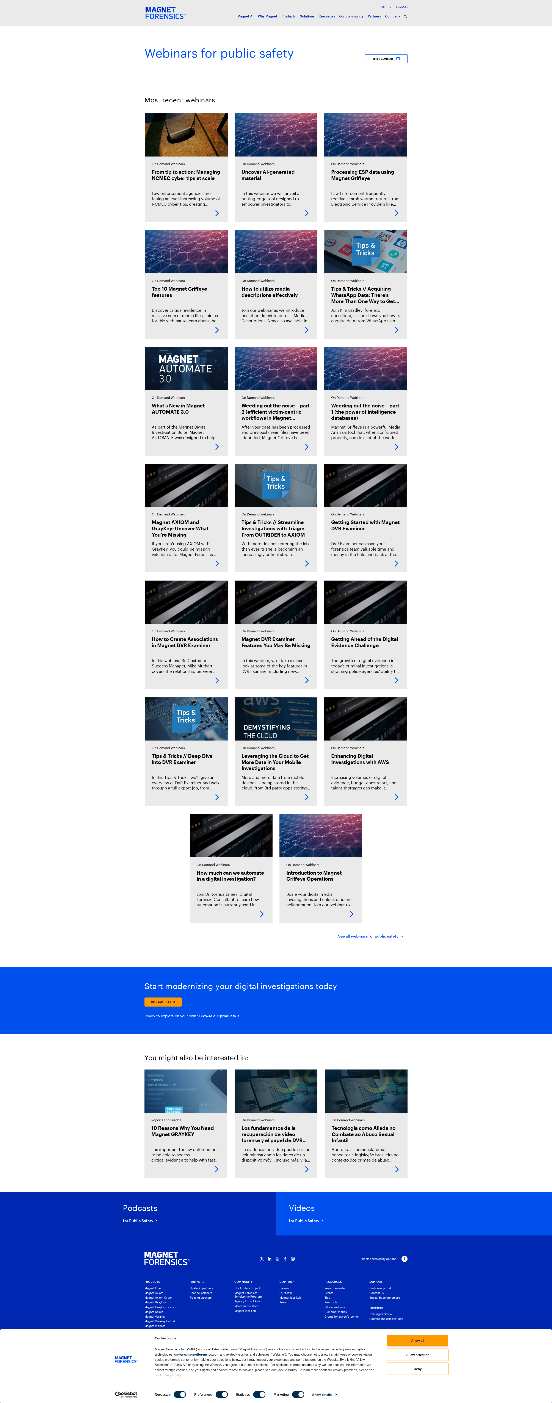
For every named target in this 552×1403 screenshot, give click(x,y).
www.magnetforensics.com (198, 1354)
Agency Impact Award (248, 1301)
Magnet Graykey (155, 1302)
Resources (327, 16)
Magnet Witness (154, 1326)
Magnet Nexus (153, 1312)
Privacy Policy (171, 1375)
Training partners (201, 1297)
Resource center (335, 1288)
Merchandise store (246, 1306)
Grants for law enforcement (343, 1316)
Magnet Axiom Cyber (158, 1297)
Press (282, 1302)
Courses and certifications (386, 1318)
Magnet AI (245, 16)
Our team (285, 1293)
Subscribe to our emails (384, 1297)
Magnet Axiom (153, 1293)
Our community (351, 16)
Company (392, 16)
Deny (418, 1369)
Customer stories (336, 1312)
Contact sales (163, 1002)
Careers (284, 1288)
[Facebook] (285, 1259)
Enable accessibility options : (379, 1259)
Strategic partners (201, 1288)
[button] (405, 16)
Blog (327, 1297)
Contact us (376, 1293)
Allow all (417, 1340)
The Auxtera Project (247, 1288)
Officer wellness (335, 1307)
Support (401, 6)
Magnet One (152, 1288)
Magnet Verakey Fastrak (160, 1321)
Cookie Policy (286, 1370)
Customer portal (380, 1288)
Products (289, 16)
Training (385, 6)
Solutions (307, 16)
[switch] (222, 1394)
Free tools (331, 1302)
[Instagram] (293, 1259)
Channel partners (201, 1293)
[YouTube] (277, 1259)
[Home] (167, 1258)
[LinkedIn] (269, 1259)
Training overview (380, 1314)
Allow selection (417, 1354)
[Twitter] (262, 1259)
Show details (322, 1394)
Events (329, 1293)
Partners (374, 16)
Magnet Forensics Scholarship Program (248, 1294)
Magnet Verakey (154, 1316)
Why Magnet (267, 16)
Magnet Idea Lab (245, 1310)
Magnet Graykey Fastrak (160, 1307)
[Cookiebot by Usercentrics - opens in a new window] (126, 1394)
